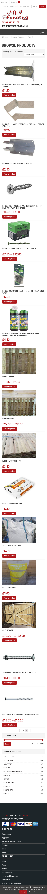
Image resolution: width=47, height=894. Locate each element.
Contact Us (24, 6)
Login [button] (5, 2)
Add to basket (9, 95)
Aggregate (8, 761)
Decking (7, 768)
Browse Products (18, 37)
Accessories (9, 757)
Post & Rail (8, 790)
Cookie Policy (7, 872)
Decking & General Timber (11, 841)
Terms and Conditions (10, 6)
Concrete (8, 764)
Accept (23, 892)
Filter (7, 744)
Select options (9, 217)
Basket (15, 2)
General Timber (10, 783)
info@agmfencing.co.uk (14, 25)
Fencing (7, 775)
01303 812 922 (9, 22)
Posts (6, 794)
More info (32, 892)
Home (6, 37)
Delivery (4, 869)
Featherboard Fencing (13, 772)
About (4, 865)
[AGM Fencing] (15, 15)
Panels (7, 786)
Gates (6, 779)
